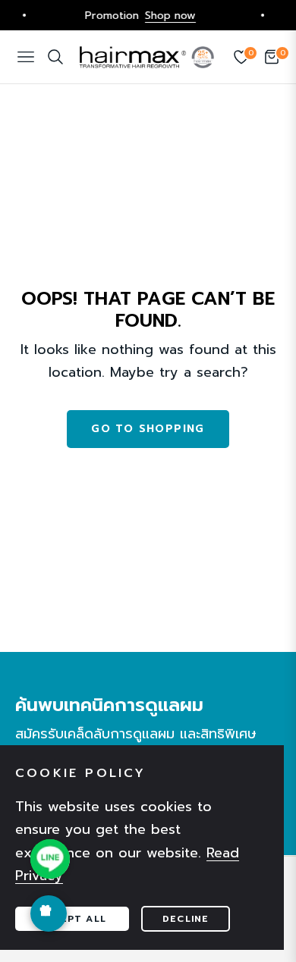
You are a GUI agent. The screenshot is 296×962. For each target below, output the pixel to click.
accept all (72, 919)
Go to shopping (148, 429)
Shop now (164, 15)
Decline (185, 919)
